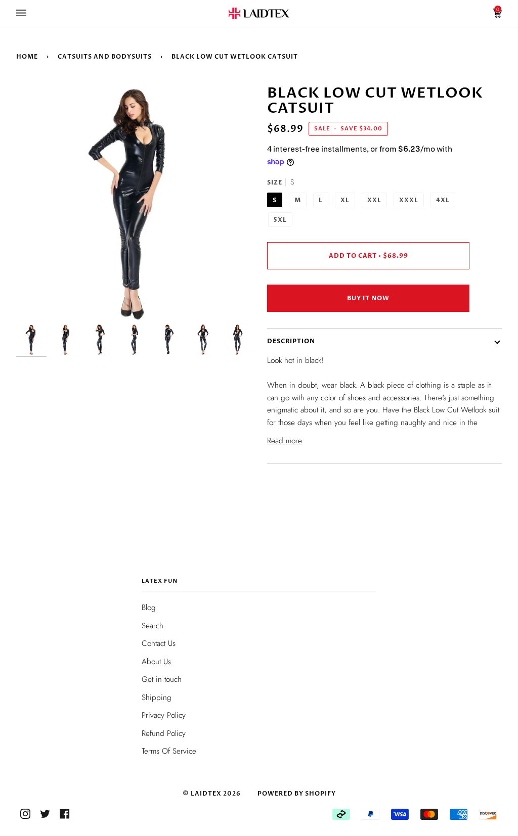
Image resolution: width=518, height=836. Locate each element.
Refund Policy (164, 733)
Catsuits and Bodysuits (105, 57)
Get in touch (162, 679)
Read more (284, 440)
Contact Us (159, 643)
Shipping (156, 697)
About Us (156, 661)
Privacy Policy (164, 715)
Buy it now (368, 298)
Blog (149, 607)
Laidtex (206, 793)
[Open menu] (31, 13)
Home (27, 57)
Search (152, 625)
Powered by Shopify (296, 793)
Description (291, 341)
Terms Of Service (169, 751)
